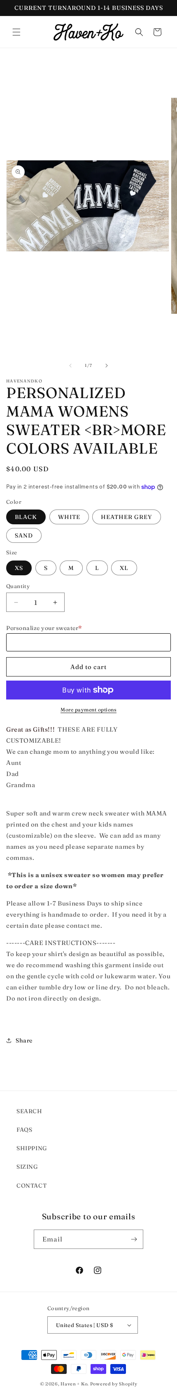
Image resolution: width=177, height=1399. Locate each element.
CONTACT (31, 1185)
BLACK (26, 517)
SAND (24, 535)
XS (19, 568)
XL (124, 568)
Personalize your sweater (44, 628)
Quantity (18, 586)
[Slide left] (70, 366)
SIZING (27, 1166)
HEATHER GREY (126, 517)
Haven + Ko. (75, 1384)
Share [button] (24, 1040)
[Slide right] (107, 366)
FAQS (24, 1129)
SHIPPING (31, 1148)
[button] (16, 32)
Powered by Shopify (113, 1384)
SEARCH (29, 1111)
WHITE (69, 517)
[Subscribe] (134, 1239)
